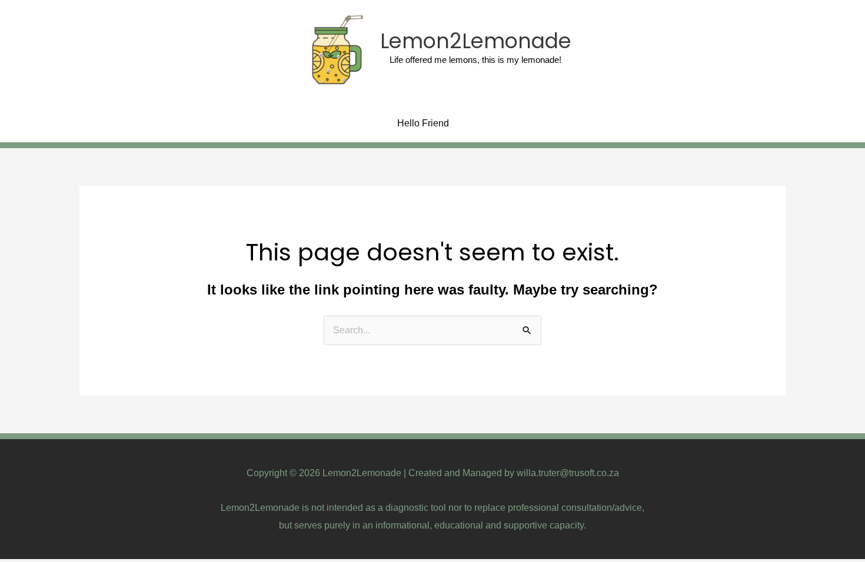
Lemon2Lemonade (475, 40)
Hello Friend (423, 123)
